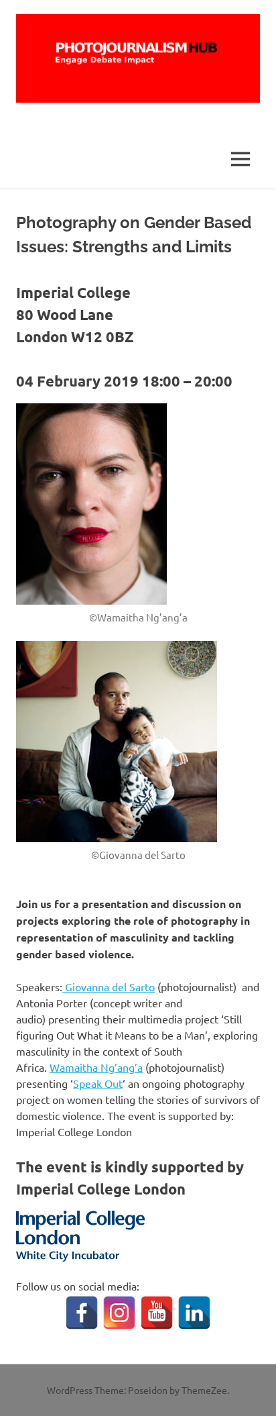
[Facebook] (81, 1312)
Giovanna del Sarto (108, 986)
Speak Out (98, 1083)
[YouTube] (157, 1312)
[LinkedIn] (194, 1312)
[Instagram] (119, 1312)
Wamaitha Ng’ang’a (96, 1067)
